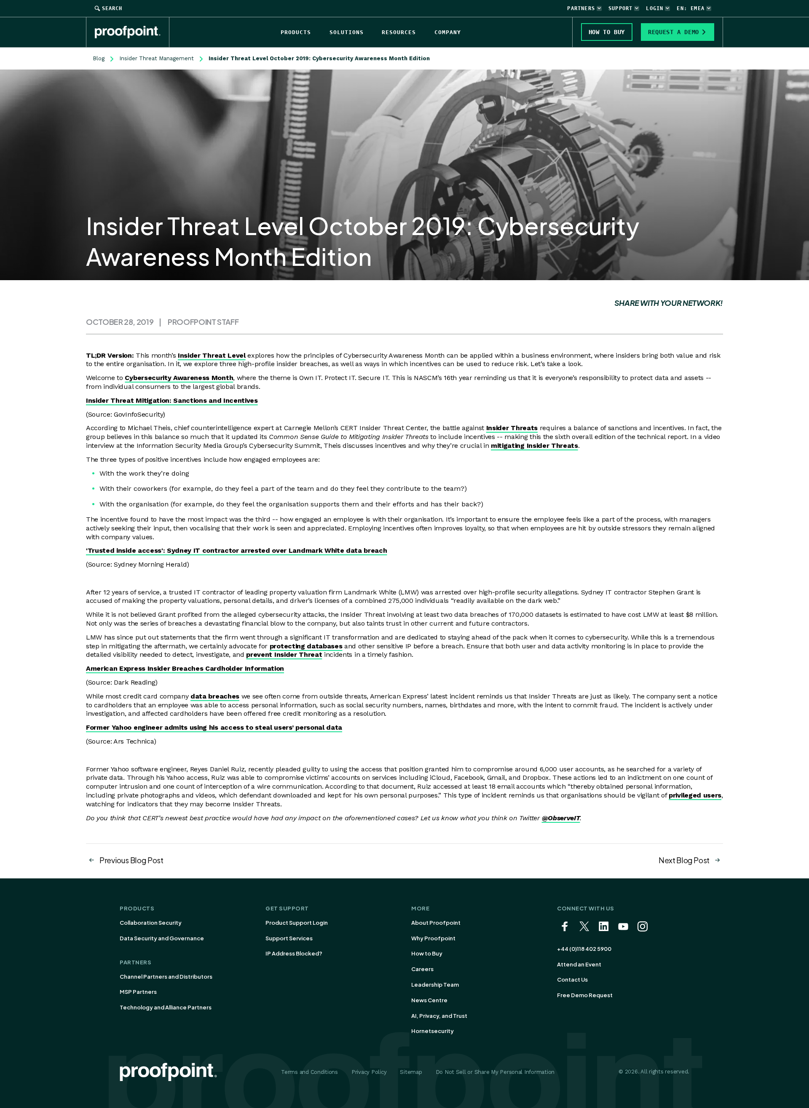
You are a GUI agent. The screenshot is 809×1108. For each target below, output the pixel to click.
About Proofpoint (436, 922)
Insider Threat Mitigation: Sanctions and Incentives (172, 400)
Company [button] (447, 32)
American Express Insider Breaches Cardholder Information (185, 668)
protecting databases (306, 646)
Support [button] (620, 8)
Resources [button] (399, 32)
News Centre (429, 1000)
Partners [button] (581, 8)
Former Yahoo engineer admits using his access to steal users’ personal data (214, 727)
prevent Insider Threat (284, 654)
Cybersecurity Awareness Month (179, 378)
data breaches (214, 696)
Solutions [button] (346, 32)
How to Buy (426, 953)
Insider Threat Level (212, 355)
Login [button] (654, 8)
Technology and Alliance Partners (166, 1007)
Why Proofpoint (433, 938)
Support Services (289, 938)
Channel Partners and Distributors (166, 976)
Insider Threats (512, 428)
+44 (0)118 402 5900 (584, 948)
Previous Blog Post (131, 860)
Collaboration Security (151, 922)
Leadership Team (435, 984)
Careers (422, 969)
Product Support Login (296, 922)
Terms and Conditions (309, 1072)
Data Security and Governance (162, 938)
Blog (98, 58)
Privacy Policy (368, 1072)
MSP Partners (138, 991)
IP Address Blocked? (293, 953)
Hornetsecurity (432, 1031)
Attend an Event (579, 964)
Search (112, 8)
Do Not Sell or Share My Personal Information (495, 1072)
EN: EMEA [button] (691, 8)
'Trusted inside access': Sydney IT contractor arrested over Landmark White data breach (236, 550)
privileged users (695, 795)
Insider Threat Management (156, 58)
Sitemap (411, 1072)
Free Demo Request (585, 995)
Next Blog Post (684, 860)
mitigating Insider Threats (534, 446)
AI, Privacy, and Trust (439, 1015)
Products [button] (296, 32)
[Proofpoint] (132, 32)
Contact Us (572, 979)
